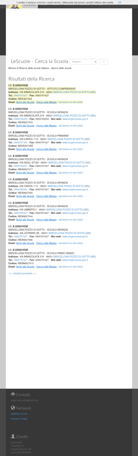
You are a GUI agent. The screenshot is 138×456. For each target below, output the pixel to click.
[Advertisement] (69, 31)
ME (93, 92)
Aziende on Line (19, 414)
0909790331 (20, 189)
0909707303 (20, 142)
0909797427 (20, 95)
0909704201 (20, 165)
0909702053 (20, 119)
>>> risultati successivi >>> (22, 273)
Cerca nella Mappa (46, 102)
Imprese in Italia (19, 419)
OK (119, 2)
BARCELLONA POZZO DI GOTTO (72, 92)
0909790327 (20, 212)
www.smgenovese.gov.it (75, 119)
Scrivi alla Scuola (25, 102)
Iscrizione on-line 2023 (71, 102)
